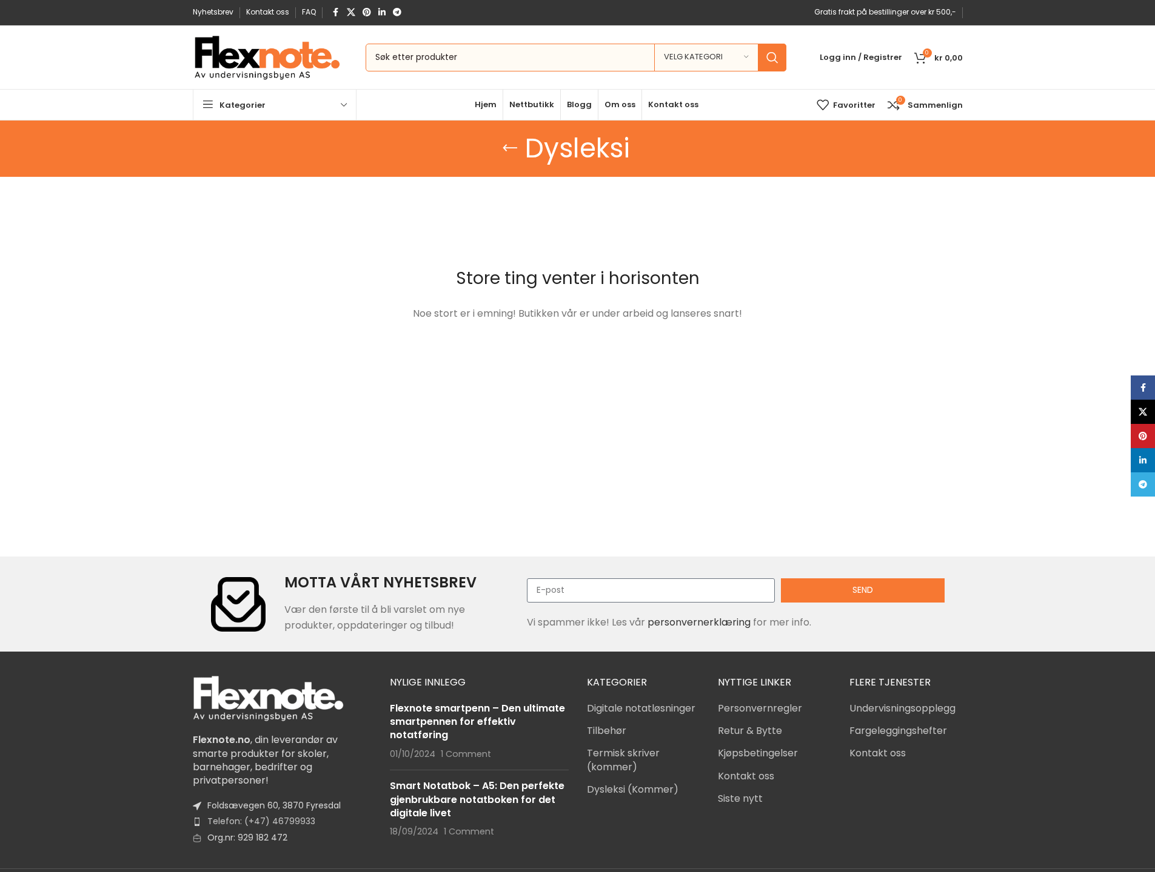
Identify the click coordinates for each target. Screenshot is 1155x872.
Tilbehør (606, 731)
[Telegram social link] (397, 12)
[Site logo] (267, 57)
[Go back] (510, 148)
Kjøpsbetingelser (758, 753)
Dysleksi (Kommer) (632, 789)
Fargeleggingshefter (898, 731)
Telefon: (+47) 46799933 (261, 821)
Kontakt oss (746, 776)
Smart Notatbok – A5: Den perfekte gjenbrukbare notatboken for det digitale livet (477, 799)
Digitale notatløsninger (641, 708)
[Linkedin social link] (382, 12)
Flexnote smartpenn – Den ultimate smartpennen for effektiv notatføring (477, 721)
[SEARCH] (772, 57)
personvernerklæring (699, 622)
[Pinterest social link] (367, 12)
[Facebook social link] (336, 12)
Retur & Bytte (750, 731)
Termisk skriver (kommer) (623, 760)
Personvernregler (760, 708)
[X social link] (351, 12)
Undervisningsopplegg (902, 708)
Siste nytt (740, 798)
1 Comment (466, 754)
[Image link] (268, 698)
